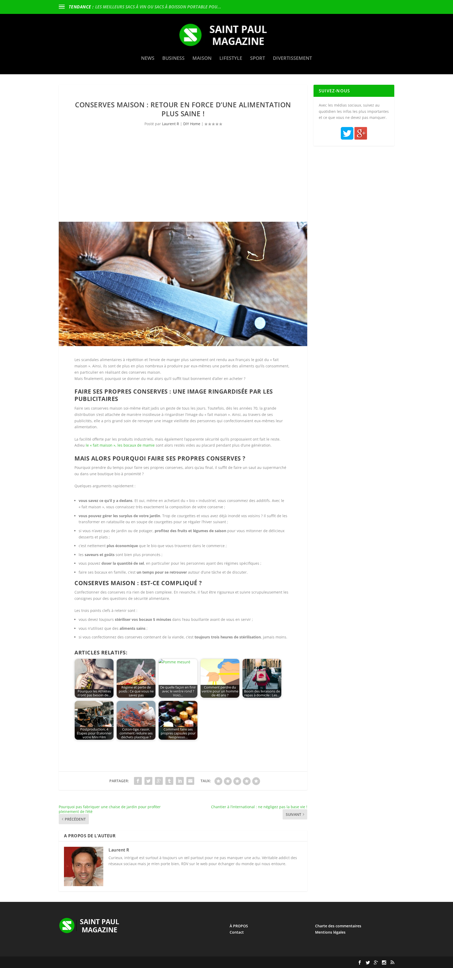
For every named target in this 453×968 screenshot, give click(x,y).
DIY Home (191, 123)
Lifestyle (230, 58)
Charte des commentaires (338, 925)
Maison (202, 58)
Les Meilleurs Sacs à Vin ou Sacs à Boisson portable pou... (158, 7)
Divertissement (292, 58)
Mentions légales (330, 932)
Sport (257, 58)
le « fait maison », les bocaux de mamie (120, 445)
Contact (237, 932)
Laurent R (170, 123)
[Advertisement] (183, 182)
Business (173, 58)
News (147, 58)
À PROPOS (239, 925)
